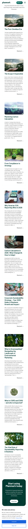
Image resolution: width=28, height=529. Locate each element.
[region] (14, 518)
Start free (19, 2)
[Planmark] (6, 2)
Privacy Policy (19, 518)
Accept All (14, 521)
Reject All (14, 526)
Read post (20, 51)
